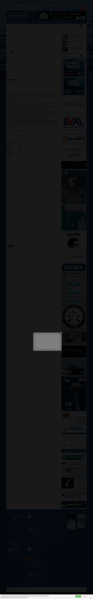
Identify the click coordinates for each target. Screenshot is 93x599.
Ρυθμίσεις (85, 596)
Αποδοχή (78, 596)
